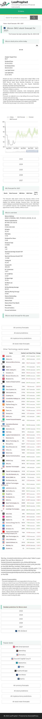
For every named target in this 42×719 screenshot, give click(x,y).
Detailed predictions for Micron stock (15, 607)
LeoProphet (20, 2)
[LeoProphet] (4, 4)
